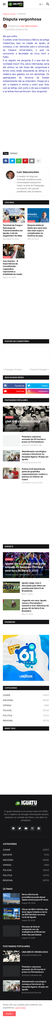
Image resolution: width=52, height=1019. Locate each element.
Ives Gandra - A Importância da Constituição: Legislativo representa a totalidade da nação (12, 267)
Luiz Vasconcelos (28, 172)
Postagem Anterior (13, 369)
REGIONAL (26, 720)
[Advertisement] (26, 122)
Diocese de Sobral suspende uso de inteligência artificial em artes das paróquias (33, 930)
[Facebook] (6, 160)
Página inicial (9, 14)
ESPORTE (26, 854)
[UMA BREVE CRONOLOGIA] (11, 956)
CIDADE (26, 695)
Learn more (20, 1007)
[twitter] (19, 828)
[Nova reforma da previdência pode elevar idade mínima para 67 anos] (11, 898)
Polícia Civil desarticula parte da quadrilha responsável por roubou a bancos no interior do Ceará (34, 474)
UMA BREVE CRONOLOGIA (35, 952)
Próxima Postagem (39, 369)
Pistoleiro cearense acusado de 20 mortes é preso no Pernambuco (33, 439)
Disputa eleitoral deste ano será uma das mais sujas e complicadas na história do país (37, 230)
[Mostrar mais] (38, 160)
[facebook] (13, 828)
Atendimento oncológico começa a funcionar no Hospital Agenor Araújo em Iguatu (35, 455)
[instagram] (32, 828)
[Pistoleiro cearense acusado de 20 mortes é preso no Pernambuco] (11, 441)
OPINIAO (21, 14)
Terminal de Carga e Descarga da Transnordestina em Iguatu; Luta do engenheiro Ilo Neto (13, 230)
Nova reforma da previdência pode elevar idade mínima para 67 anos (35, 897)
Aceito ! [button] (9, 1013)
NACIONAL (26, 700)
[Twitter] (12, 160)
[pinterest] (38, 828)
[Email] (32, 160)
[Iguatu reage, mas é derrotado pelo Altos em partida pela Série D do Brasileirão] (11, 587)
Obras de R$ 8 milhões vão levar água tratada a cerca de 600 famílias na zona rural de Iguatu (35, 913)
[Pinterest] (25, 160)
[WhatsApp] (19, 160)
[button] (4, 4)
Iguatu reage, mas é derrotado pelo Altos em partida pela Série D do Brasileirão (34, 587)
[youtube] (26, 828)
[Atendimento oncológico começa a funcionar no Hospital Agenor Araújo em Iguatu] (11, 455)
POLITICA (26, 715)
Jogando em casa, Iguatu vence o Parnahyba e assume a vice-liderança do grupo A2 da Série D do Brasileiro (35, 605)
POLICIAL (26, 710)
